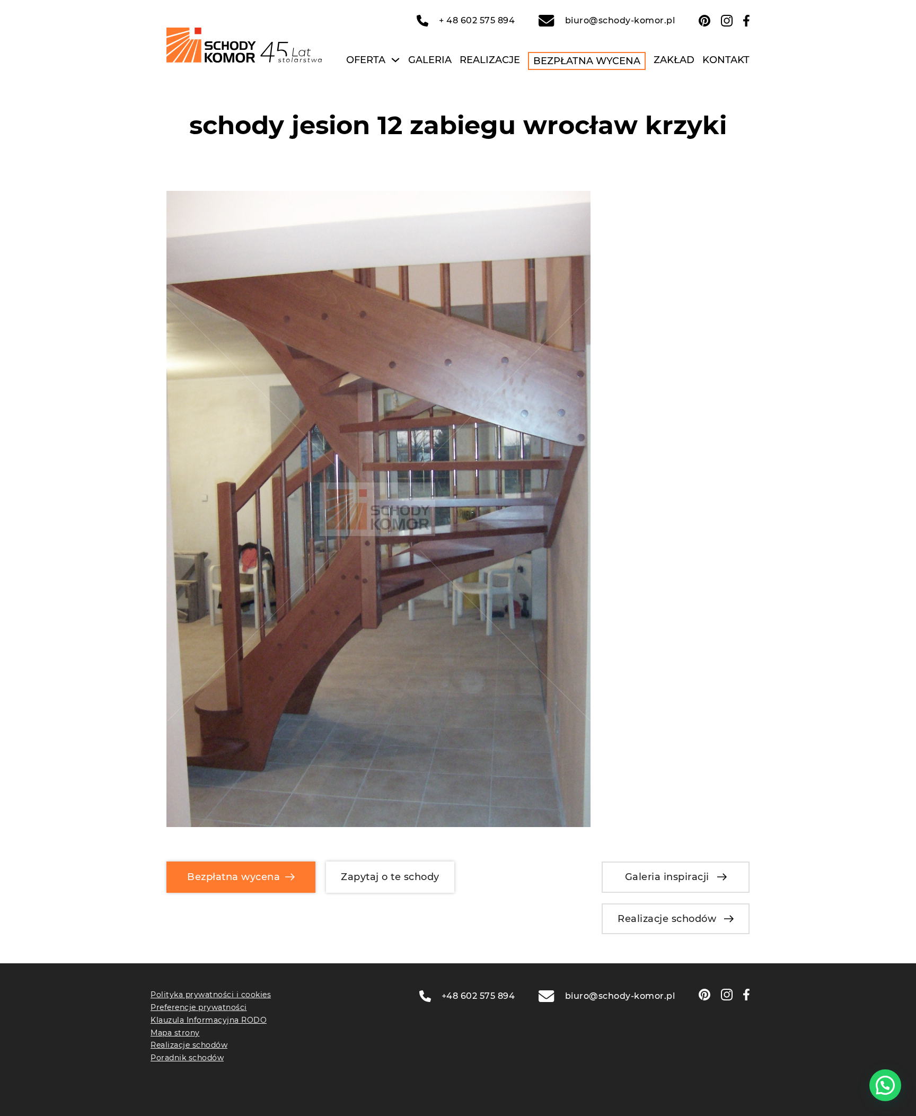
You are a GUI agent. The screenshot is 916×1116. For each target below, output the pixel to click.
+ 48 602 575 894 (477, 20)
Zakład (674, 60)
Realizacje (490, 60)
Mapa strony (175, 1033)
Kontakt (726, 60)
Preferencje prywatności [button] (199, 1007)
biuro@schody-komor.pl (620, 20)
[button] (885, 1085)
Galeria (430, 60)
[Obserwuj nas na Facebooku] (746, 21)
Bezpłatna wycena (586, 61)
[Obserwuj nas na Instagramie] (727, 21)
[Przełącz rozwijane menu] (395, 60)
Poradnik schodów (187, 1057)
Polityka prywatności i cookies (211, 994)
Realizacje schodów (667, 919)
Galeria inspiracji (667, 877)
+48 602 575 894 (478, 996)
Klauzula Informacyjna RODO (209, 1020)
